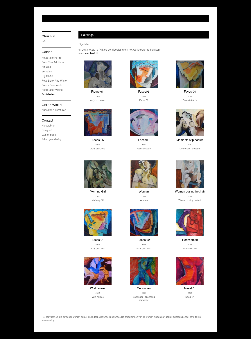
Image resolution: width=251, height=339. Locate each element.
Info (44, 41)
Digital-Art (47, 76)
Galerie (47, 51)
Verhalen (47, 71)
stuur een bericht (88, 53)
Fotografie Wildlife (52, 89)
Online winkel (52, 104)
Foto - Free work (52, 85)
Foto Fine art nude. (53, 62)
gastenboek (49, 134)
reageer (47, 130)
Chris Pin (48, 36)
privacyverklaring (52, 139)
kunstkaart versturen (54, 110)
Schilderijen (48, 94)
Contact (47, 120)
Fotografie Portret (52, 57)
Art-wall (46, 67)
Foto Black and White (54, 80)
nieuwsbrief (48, 125)
